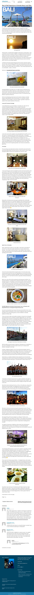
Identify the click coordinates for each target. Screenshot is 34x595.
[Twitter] (20, 567)
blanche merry (10, 529)
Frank (8, 508)
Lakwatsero (5, 1)
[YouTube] (21, 567)
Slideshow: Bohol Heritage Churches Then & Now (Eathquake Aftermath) (24, 502)
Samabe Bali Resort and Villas (13, 70)
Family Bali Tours (10, 522)
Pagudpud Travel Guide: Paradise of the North (8, 588)
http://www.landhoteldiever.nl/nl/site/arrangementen (17, 519)
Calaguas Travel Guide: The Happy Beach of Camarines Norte (9, 581)
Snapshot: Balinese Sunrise (8, 501)
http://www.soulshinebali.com (19, 543)
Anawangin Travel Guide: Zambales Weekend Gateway (9, 585)
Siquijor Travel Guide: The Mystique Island (24, 574)
